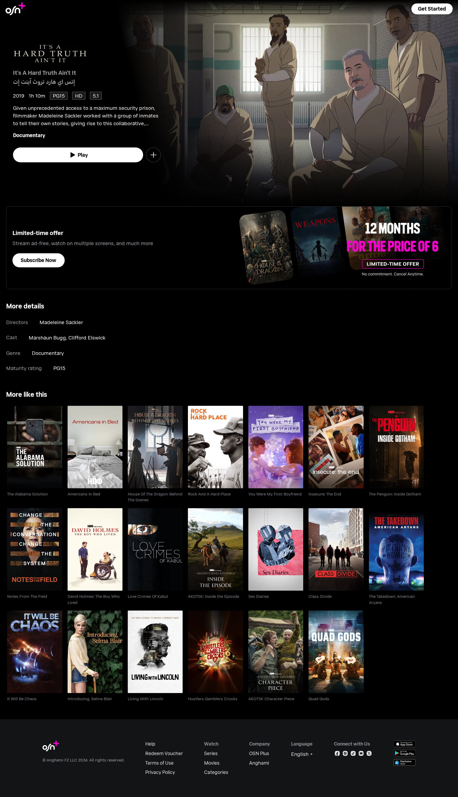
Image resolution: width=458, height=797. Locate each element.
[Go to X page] (369, 754)
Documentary (29, 135)
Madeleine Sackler (61, 322)
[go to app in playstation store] (404, 762)
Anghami (259, 763)
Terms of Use (159, 763)
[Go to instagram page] (345, 754)
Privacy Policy (160, 772)
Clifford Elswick (86, 337)
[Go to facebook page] (337, 754)
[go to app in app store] (404, 744)
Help (150, 744)
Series (211, 753)
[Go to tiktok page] (353, 754)
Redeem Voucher (164, 753)
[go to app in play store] (404, 753)
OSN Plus (259, 753)
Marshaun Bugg (47, 337)
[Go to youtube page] (361, 754)
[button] (432, 8)
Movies (211, 763)
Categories (216, 772)
